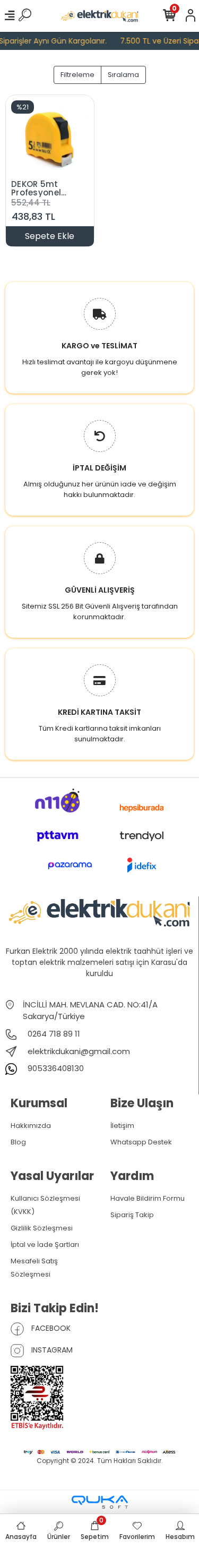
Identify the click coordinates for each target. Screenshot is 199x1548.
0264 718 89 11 (52, 1033)
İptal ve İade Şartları (45, 1244)
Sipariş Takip (132, 1215)
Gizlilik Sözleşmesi (42, 1228)
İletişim (122, 1126)
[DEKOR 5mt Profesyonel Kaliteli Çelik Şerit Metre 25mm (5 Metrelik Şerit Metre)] (50, 138)
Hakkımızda (31, 1126)
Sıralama (123, 75)
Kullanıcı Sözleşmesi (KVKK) (45, 1205)
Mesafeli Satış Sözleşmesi (34, 1267)
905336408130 (54, 1068)
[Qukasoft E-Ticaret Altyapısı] (100, 1502)
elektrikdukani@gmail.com (79, 1051)
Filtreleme (77, 75)
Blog (18, 1142)
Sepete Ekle (49, 236)
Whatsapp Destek (141, 1142)
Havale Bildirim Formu (147, 1198)
